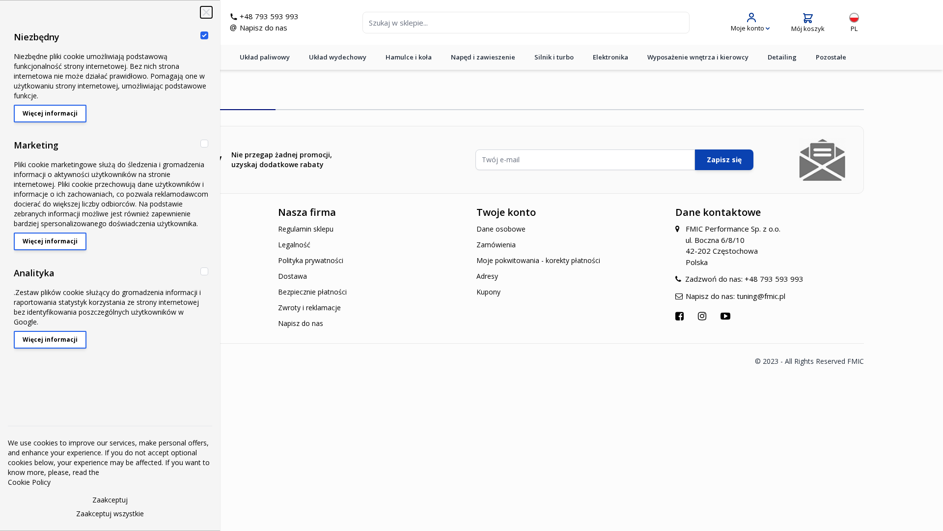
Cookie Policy (29, 482)
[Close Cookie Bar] (206, 12)
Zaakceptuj (110, 499)
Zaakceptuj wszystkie (110, 513)
